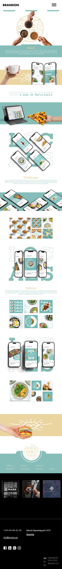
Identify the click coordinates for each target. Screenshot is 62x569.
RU (45, 562)
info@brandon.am (10, 537)
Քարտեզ (30, 534)
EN (45, 565)
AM (45, 558)
